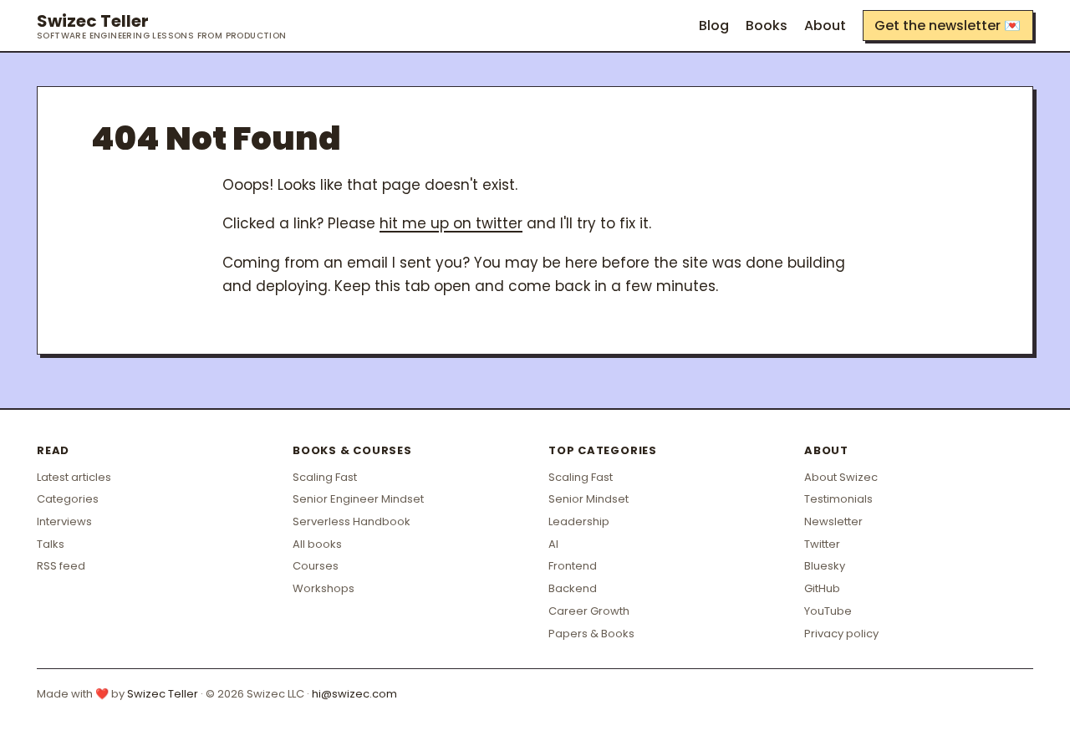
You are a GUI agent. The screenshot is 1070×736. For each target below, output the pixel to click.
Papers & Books (591, 633)
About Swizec (841, 477)
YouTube (828, 611)
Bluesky (824, 566)
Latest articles (74, 477)
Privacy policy (841, 633)
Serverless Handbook (351, 521)
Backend (572, 588)
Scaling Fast (325, 477)
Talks (50, 544)
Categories (68, 499)
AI (553, 544)
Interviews (64, 521)
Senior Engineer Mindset (358, 499)
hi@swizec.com (354, 694)
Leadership (578, 521)
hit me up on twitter (451, 223)
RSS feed (61, 566)
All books (317, 544)
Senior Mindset (588, 499)
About (825, 25)
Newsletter (833, 521)
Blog (714, 25)
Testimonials (838, 499)
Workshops (323, 588)
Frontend (572, 566)
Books (766, 25)
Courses (316, 566)
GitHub (822, 588)
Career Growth (588, 611)
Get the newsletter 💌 (947, 25)
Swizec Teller (162, 26)
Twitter (822, 544)
